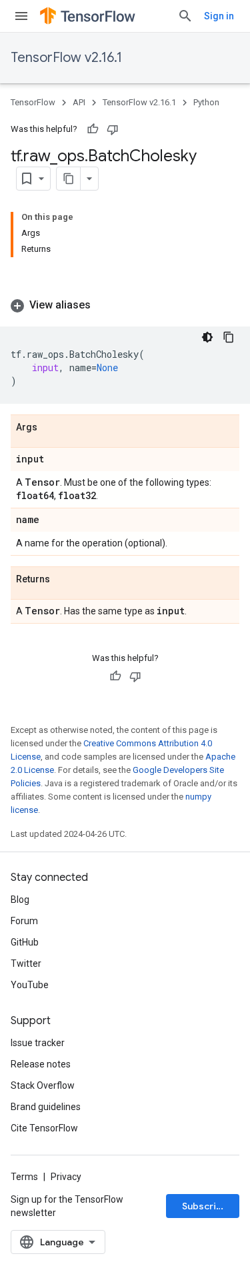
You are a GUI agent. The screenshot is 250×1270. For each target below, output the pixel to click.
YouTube (30, 984)
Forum (24, 921)
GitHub (25, 942)
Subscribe (205, 1206)
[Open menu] (21, 16)
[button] (125, 305)
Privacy (66, 1176)
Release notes (41, 1064)
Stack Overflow (43, 1085)
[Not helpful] (113, 129)
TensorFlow (33, 102)
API (79, 102)
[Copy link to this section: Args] (50, 428)
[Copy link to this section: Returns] (63, 580)
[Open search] (185, 16)
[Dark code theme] (207, 337)
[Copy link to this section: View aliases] (104, 305)
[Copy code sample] (228, 337)
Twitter (26, 963)
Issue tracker (38, 1042)
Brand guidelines (46, 1106)
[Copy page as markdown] (69, 178)
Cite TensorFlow (44, 1128)
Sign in (219, 16)
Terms (24, 1176)
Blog (20, 899)
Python (206, 102)
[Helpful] (93, 129)
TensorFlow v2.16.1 (66, 57)
